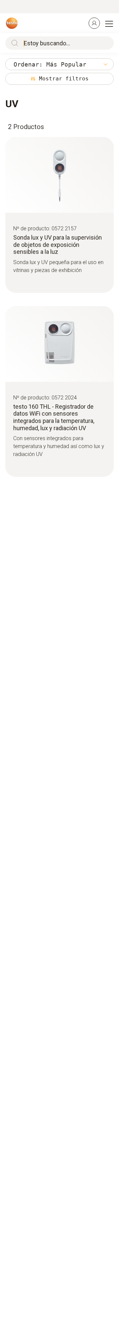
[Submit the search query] (13, 43)
